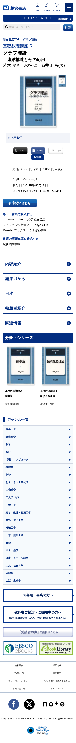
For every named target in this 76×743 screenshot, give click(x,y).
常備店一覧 (19, 673)
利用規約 (57, 673)
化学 (8, 474)
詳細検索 (63, 19)
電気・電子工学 (14, 520)
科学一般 (11, 429)
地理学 (9, 573)
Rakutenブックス (14, 230)
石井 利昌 (49, 65)
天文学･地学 (13, 497)
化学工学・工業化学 (17, 482)
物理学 (9, 467)
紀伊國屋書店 (36, 219)
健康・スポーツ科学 (17, 557)
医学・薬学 (12, 550)
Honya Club (40, 225)
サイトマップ (57, 688)
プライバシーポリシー (19, 681)
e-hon (20, 219)
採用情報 (57, 665)
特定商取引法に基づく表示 (57, 681)
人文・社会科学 (14, 565)
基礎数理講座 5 (17, 46)
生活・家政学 (13, 580)
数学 (8, 444)
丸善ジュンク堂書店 (16, 225)
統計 (8, 452)
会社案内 (19, 665)
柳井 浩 (71, 404)
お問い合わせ (19, 688)
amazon (8, 219)
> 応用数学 (15, 138)
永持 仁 (30, 65)
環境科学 (11, 436)
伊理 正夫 (37, 404)
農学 (8, 542)
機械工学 (11, 527)
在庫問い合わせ (20, 203)
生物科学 (11, 489)
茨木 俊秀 (11, 65)
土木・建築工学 (14, 535)
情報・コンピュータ (17, 459)
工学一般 (11, 505)
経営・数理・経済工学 (18, 512)
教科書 (38, 157)
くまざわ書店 (38, 230)
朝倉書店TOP (11, 39)
